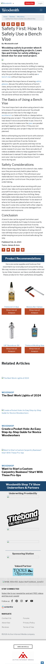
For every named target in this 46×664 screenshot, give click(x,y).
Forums (26, 618)
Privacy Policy (29, 623)
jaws (31, 123)
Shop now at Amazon (11, 311)
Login (40, 3)
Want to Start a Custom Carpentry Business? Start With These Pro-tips (22, 472)
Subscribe (30, 3)
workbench (7, 115)
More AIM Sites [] (23, 646)
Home (5, 17)
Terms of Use (28, 627)
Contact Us (6, 618)
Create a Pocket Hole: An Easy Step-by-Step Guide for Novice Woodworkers (21, 432)
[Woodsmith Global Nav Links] (14, 3)
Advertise (6, 623)
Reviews (12, 17)
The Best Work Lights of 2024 (21, 395)
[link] (23, 582)
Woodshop (21, 17)
